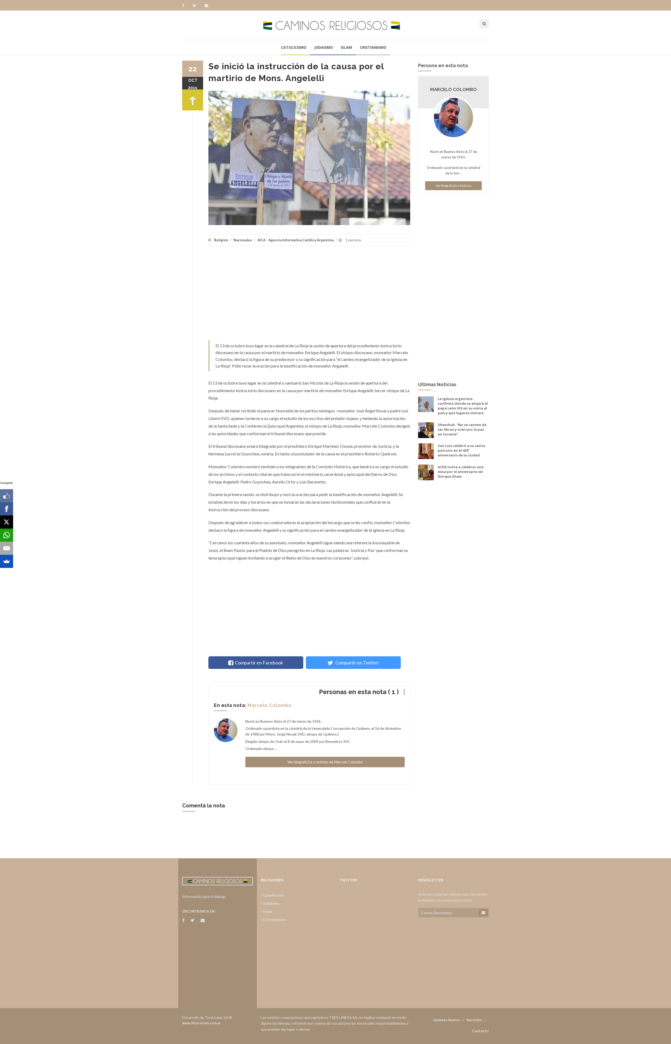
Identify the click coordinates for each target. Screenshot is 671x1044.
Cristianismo (373, 47)
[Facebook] (185, 5)
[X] (6, 522)
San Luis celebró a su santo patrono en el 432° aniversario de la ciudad (461, 450)
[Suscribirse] (483, 913)
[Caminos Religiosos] (335, 25)
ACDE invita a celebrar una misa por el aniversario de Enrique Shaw (461, 472)
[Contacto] (206, 5)
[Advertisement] (309, 295)
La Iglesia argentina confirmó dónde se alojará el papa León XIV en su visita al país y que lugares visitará (463, 406)
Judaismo (323, 47)
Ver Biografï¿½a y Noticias (454, 186)
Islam (346, 47)
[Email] (6, 548)
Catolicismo (293, 47)
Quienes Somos (446, 1020)
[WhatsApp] (6, 535)
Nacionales (243, 240)
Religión (221, 240)
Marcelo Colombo (269, 705)
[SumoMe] (6, 561)
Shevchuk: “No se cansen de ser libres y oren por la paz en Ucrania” (462, 429)
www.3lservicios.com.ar (201, 1023)
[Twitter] (197, 5)
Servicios (474, 1020)
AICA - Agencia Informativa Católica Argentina (295, 240)
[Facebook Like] (6, 495)
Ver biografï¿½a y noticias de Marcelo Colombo (325, 762)
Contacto (480, 1031)
